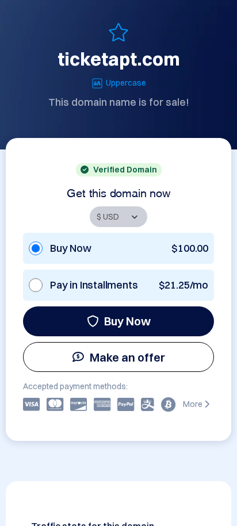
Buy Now (127, 321)
